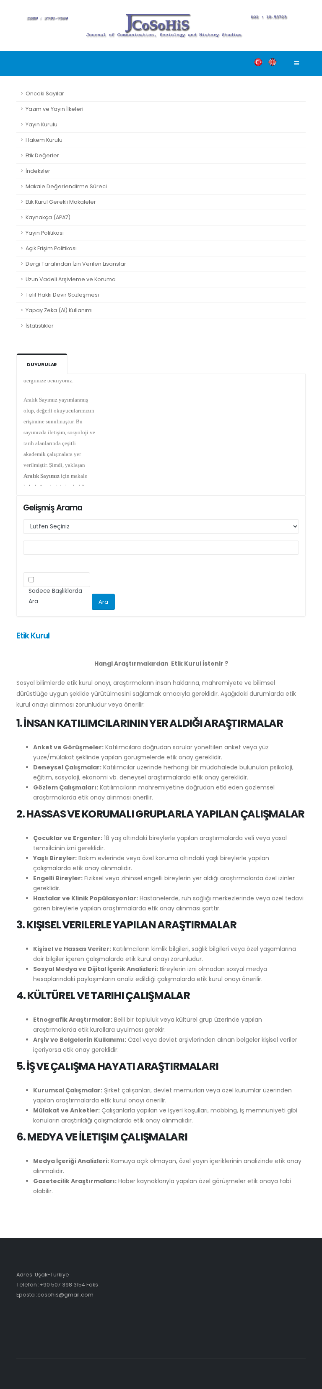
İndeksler (38, 170)
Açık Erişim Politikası (51, 248)
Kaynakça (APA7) (48, 217)
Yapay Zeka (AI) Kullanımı (59, 310)
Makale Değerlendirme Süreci (66, 186)
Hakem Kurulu (44, 140)
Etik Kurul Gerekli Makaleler (61, 201)
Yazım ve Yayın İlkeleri (54, 109)
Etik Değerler (42, 155)
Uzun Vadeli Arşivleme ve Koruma (71, 279)
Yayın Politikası (45, 232)
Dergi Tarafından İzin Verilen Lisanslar (76, 263)
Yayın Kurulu (41, 124)
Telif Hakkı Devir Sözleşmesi (62, 294)
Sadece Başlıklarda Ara (55, 596)
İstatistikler (40, 325)
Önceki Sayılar (45, 93)
